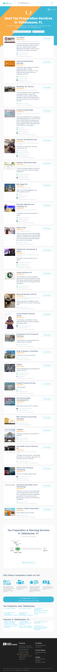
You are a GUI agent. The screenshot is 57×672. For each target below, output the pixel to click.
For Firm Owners (23, 651)
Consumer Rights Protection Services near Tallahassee (25, 623)
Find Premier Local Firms (26, 647)
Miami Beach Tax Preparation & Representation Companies (26, 614)
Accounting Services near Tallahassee (40, 622)
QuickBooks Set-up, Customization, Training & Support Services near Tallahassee (40, 627)
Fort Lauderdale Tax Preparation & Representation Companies (11, 614)
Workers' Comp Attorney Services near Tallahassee (25, 626)
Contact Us (22, 659)
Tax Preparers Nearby (9, 608)
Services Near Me (23, 649)
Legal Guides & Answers (25, 656)
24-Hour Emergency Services (22, 31)
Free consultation (39, 31)
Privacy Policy (18, 670)
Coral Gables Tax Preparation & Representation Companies (41, 609)
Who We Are (22, 657)
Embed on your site (29, 562)
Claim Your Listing (24, 652)
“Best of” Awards (23, 654)
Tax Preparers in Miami (25, 608)
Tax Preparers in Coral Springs (40, 613)
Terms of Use (26, 670)
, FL (28, 619)
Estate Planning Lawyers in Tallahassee (11, 626)
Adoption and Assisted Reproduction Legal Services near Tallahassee (10, 623)
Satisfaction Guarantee (25, 646)
